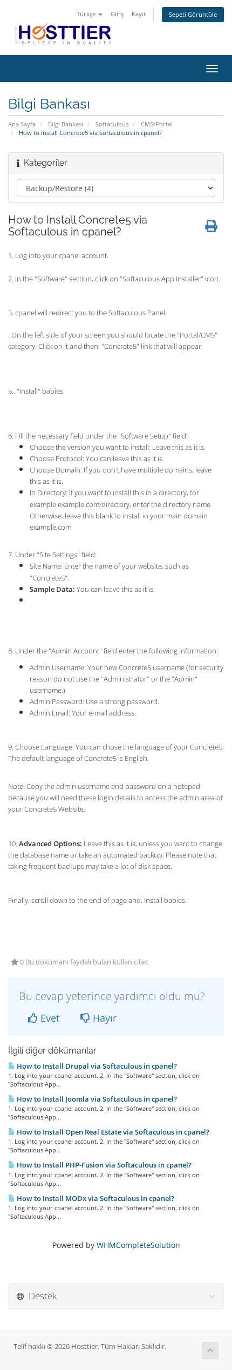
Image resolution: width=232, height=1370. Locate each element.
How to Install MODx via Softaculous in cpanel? (94, 1198)
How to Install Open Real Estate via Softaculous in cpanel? (112, 1132)
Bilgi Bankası (65, 124)
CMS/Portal (157, 124)
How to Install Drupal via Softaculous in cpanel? (96, 1066)
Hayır (103, 1017)
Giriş (117, 14)
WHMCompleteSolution (138, 1245)
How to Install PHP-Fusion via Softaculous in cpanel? (103, 1165)
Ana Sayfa (22, 124)
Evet (48, 1017)
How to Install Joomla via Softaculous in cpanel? (96, 1099)
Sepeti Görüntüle (193, 14)
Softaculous (111, 124)
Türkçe (87, 14)
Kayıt (139, 14)
